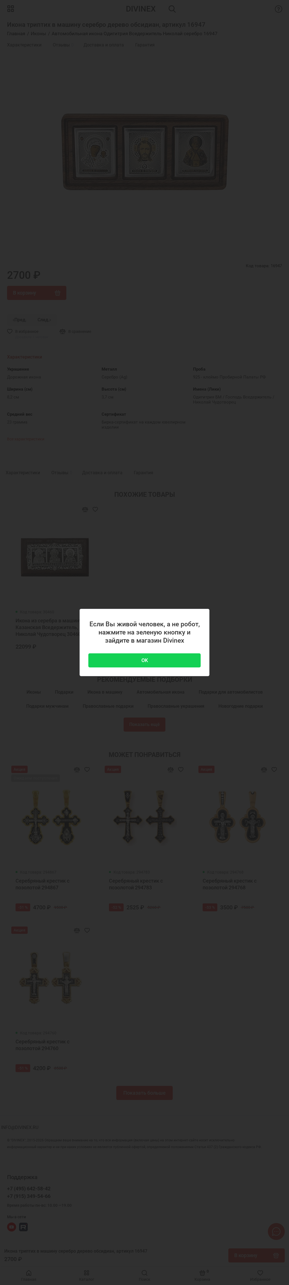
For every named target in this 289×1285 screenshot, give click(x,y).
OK (144, 660)
